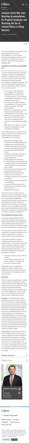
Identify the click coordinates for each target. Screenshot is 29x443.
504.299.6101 (7, 397)
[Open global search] (27, 4)
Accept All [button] (14, 439)
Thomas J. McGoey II (10, 390)
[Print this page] (24, 43)
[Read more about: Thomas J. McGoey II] (11, 375)
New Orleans (7, 395)
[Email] (19, 389)
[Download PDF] (27, 43)
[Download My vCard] (19, 392)
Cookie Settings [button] (6, 439)
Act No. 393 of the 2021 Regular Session (14, 71)
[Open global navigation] (23, 4)
